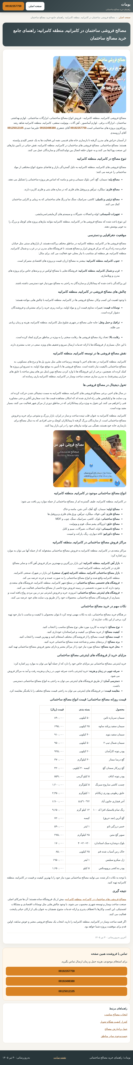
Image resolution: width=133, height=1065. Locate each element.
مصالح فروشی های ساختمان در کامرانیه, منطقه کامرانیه (95, 899)
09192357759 (13, 6)
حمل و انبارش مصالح (116, 1029)
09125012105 (15, 128)
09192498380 (48, 128)
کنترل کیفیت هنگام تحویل (113, 1021)
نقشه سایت (60, 1057)
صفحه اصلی (35, 6)
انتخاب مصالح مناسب (115, 1014)
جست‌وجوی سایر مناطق (114, 1036)
